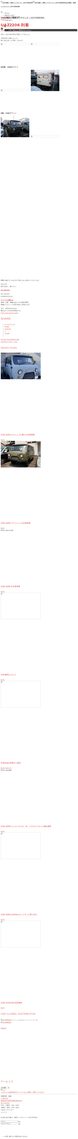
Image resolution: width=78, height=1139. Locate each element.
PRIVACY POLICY (10, 1131)
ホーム (7, 13)
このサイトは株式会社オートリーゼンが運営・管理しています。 (23, 1092)
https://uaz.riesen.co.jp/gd (9, 313)
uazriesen (16, 30)
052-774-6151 (5, 1103)
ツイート (4, 1112)
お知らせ (9, 768)
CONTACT (8, 20)
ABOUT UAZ (9, 15)
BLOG (2, 19)
